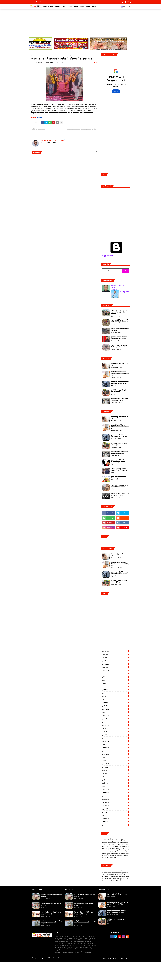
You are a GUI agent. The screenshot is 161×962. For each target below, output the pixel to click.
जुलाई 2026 (116, 654)
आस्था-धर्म (88, 6)
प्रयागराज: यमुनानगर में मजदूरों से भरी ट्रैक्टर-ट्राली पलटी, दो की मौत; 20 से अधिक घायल (119, 311)
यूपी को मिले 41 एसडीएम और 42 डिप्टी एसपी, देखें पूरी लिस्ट (119, 391)
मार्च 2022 (116, 822)
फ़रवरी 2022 (116, 825)
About (110, 958)
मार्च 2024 (116, 744)
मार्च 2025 (116, 706)
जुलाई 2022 (116, 809)
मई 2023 (116, 777)
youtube (124, 527)
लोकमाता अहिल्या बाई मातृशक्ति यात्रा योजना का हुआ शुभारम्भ (51, 904)
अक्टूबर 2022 (116, 799)
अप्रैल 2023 (116, 780)
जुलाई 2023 (116, 770)
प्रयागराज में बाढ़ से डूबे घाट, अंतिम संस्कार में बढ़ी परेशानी (120, 329)
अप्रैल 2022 (116, 819)
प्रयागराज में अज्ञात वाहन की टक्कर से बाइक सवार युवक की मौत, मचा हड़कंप (119, 337)
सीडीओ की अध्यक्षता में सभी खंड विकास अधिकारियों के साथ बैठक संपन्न (119, 399)
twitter (124, 513)
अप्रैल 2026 (116, 664)
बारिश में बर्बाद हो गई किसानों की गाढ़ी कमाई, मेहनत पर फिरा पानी (51, 895)
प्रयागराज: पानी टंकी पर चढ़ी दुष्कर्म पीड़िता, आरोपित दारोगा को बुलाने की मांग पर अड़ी (120, 321)
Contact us (39, 2)
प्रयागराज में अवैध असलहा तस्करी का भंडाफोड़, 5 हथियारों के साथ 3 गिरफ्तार (119, 346)
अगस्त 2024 (116, 728)
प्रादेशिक (70, 6)
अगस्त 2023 (116, 767)
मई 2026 (116, 661)
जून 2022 (116, 812)
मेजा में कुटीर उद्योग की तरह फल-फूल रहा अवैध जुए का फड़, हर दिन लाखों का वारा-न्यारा (51, 922)
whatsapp (110, 518)
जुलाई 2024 (116, 732)
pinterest (110, 522)
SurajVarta (56, 958)
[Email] (57, 122)
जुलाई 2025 (116, 693)
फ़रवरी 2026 (116, 671)
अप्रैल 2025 (116, 703)
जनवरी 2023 (116, 790)
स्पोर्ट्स (94, 6)
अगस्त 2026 (116, 651)
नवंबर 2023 (116, 757)
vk (124, 522)
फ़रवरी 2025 (116, 709)
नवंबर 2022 (116, 796)
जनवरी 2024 (116, 751)
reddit (124, 518)
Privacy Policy (47, 2)
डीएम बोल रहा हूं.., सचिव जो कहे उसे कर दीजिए (119, 364)
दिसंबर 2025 (116, 677)
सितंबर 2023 (116, 764)
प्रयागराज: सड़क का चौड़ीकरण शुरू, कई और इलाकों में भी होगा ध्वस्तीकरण (119, 486)
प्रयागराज (38, 55)
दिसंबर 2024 (116, 716)
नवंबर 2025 (116, 680)
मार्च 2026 (116, 667)
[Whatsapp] (50, 122)
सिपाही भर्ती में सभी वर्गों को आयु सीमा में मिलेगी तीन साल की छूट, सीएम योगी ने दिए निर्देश (120, 373)
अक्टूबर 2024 (116, 722)
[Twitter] (46, 122)
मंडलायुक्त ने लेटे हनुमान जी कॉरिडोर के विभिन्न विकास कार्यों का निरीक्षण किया (51, 913)
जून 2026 (116, 658)
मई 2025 (116, 699)
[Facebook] (42, 122)
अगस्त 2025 (116, 690)
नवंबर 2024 (116, 719)
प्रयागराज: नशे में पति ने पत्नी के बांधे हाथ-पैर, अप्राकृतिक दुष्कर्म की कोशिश (119, 461)
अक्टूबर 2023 (116, 761)
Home (105, 958)
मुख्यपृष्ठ (45, 6)
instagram (110, 527)
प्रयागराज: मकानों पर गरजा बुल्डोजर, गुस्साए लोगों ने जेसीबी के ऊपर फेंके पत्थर (119, 469)
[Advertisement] (80, 24)
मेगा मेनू (50, 6)
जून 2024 (116, 735)
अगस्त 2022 (116, 806)
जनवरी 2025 (116, 712)
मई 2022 (116, 815)
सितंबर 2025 (116, 687)
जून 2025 (116, 696)
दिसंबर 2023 (116, 754)
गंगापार (63, 6)
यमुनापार (57, 6)
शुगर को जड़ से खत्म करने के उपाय (118, 477)
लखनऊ (76, 6)
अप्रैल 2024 (116, 741)
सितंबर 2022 (116, 802)
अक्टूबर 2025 (116, 683)
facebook (110, 513)
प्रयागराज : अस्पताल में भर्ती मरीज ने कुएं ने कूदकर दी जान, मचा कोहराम (120, 494)
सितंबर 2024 (116, 725)
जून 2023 (116, 773)
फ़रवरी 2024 (116, 748)
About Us (31, 2)
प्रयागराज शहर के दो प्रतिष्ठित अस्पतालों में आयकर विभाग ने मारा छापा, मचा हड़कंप (120, 382)
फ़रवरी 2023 (116, 786)
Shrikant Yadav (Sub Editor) (52, 140)
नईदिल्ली (82, 6)
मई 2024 (116, 738)
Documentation (57, 2)
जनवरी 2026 (116, 674)
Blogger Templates (45, 958)
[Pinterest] (53, 122)
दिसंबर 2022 (116, 793)
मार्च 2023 (116, 783)
